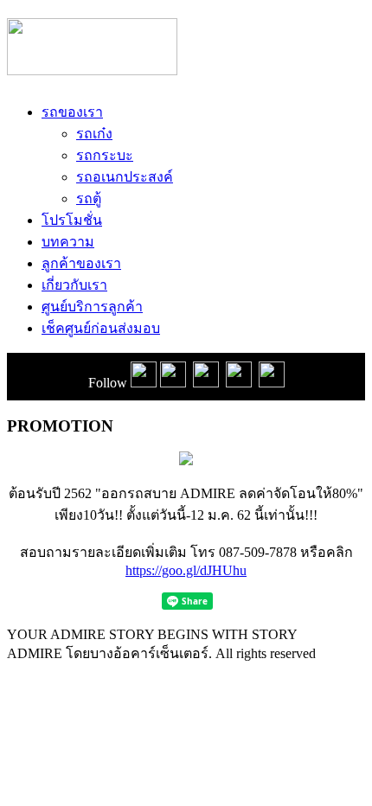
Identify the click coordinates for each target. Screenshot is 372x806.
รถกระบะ (104, 155)
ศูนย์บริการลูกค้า (92, 306)
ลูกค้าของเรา (81, 263)
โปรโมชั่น (72, 220)
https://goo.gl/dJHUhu (186, 570)
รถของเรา (72, 112)
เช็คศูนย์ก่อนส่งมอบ (101, 328)
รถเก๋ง (94, 133)
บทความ (68, 241)
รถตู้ (88, 198)
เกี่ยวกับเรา (74, 285)
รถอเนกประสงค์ (124, 177)
